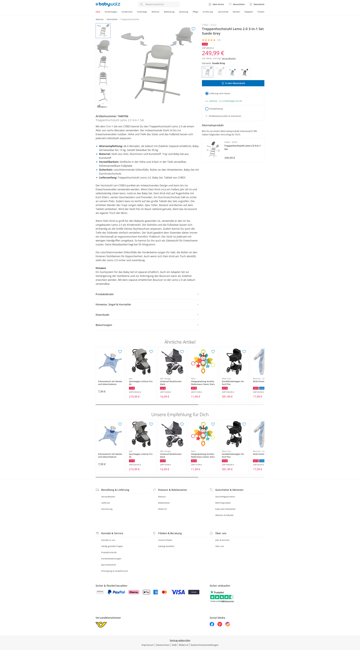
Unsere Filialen (165, 540)
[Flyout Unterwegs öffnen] (148, 12)
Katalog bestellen (166, 546)
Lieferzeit (105, 502)
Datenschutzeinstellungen (205, 644)
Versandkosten (108, 496)
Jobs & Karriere (222, 540)
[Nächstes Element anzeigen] (103, 103)
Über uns (219, 546)
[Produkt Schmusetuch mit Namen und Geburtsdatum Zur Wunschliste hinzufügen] (120, 351)
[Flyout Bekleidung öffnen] (176, 12)
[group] (157, 65)
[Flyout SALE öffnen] (101, 12)
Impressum (148, 644)
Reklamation (164, 502)
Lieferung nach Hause (219, 93)
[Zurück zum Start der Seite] (356, 629)
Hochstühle (112, 19)
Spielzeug (183, 11)
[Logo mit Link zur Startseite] (108, 4)
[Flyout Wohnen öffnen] (160, 12)
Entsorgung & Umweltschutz (114, 571)
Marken (236, 11)
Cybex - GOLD (209, 24)
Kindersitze (127, 11)
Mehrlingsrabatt (223, 502)
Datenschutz (163, 644)
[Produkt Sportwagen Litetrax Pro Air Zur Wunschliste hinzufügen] (151, 351)
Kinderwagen (111, 11)
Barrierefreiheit (108, 564)
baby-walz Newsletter (225, 509)
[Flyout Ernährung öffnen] (214, 12)
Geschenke (223, 11)
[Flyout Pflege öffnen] (199, 12)
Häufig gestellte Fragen (112, 546)
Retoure (162, 496)
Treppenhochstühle (130, 19)
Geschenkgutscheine (225, 496)
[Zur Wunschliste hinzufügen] (193, 28)
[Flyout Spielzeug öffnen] (189, 12)
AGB (174, 644)
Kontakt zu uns (108, 540)
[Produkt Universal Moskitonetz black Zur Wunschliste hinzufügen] (182, 351)
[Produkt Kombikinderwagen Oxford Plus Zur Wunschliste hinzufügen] (244, 351)
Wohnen (155, 11)
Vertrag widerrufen (180, 640)
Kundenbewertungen (111, 558)
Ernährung (208, 11)
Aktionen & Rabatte (224, 515)
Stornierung (106, 509)
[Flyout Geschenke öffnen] (229, 12)
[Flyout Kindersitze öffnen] (133, 12)
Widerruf (162, 509)
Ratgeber (249, 11)
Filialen (261, 11)
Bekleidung (169, 11)
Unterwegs (142, 11)
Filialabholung (216, 108)
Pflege (195, 11)
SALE (98, 11)
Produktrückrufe (109, 552)
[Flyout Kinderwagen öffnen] (118, 12)
